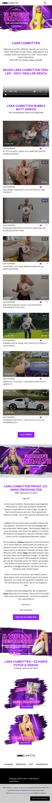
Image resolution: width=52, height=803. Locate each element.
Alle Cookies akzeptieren (40, 798)
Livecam (38, 60)
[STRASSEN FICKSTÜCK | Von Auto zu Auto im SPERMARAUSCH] (26, 402)
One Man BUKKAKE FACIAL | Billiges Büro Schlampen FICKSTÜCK (22, 306)
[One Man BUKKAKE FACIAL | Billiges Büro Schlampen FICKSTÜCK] (26, 287)
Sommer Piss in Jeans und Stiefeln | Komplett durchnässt (25, 344)
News (31, 60)
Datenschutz (21, 764)
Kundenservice (42, 764)
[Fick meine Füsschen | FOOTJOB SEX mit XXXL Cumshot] (26, 172)
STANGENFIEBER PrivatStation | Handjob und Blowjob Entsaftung (24, 229)
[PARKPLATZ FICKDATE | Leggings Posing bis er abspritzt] (26, 364)
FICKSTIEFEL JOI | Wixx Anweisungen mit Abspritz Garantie (23, 267)
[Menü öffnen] (45, 3)
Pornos (25, 60)
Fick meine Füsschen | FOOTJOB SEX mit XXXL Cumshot (24, 191)
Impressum (8, 764)
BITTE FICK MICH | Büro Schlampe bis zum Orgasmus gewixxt (24, 152)
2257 (31, 764)
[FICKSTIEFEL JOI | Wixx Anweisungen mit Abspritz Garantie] (26, 249)
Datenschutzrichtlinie (20, 793)
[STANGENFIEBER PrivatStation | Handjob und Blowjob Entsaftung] (26, 210)
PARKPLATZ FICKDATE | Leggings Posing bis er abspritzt (24, 383)
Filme (25, 553)
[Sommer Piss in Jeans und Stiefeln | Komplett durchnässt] (26, 326)
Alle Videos (26, 435)
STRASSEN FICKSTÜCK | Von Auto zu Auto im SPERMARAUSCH (23, 421)
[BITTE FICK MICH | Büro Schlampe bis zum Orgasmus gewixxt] (26, 134)
